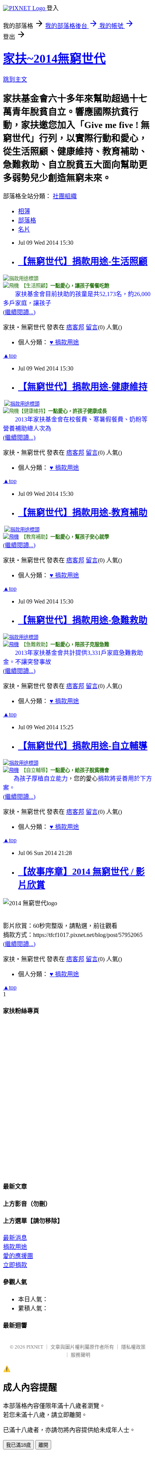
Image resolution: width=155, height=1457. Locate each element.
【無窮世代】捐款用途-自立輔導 (82, 746)
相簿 (24, 211)
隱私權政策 (133, 1347)
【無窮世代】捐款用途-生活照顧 (82, 261)
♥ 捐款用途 (64, 342)
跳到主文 (15, 79)
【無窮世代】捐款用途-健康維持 (82, 387)
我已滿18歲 (18, 1445)
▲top (10, 355)
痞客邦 (75, 327)
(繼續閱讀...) (19, 312)
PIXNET (34, 1347)
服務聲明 (80, 1355)
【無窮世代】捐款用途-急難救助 (82, 620)
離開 (43, 1445)
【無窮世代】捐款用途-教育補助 (82, 512)
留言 (92, 327)
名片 (24, 229)
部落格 (27, 220)
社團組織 (65, 196)
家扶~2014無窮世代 (54, 58)
